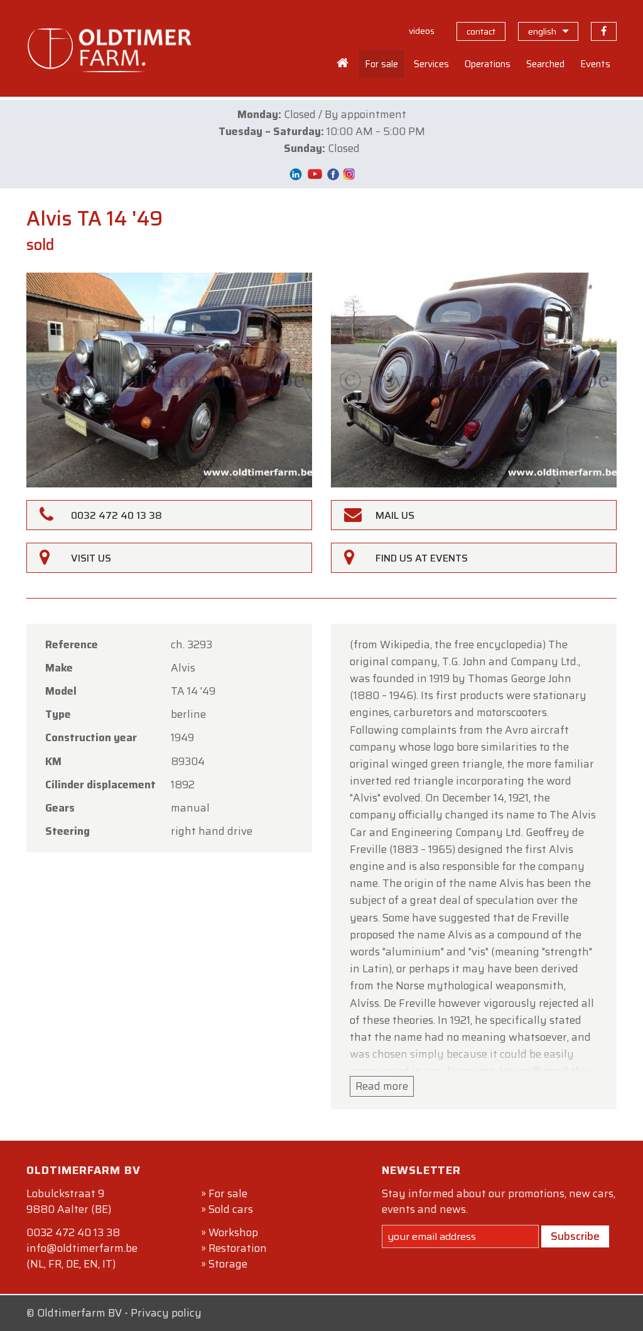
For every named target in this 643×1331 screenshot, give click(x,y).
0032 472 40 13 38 (73, 1232)
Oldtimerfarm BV (79, 1313)
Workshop (233, 1232)
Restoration (237, 1248)
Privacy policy (166, 1313)
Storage (227, 1264)
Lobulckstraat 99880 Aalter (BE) (68, 1201)
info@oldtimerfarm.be (82, 1248)
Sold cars (230, 1209)
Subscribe (575, 1236)
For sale (227, 1193)
